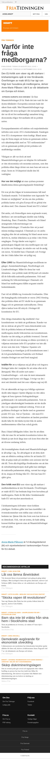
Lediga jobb (6, 705)
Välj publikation (7, 2)
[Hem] (25, 8)
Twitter (30, 705)
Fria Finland (25, 750)
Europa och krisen (20, 97)
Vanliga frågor (32, 719)
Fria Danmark (25, 743)
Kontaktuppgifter (33, 722)
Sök (46, 14)
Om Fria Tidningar (9, 701)
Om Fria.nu (6, 719)
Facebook (31, 701)
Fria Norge (25, 737)
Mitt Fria (36, 14)
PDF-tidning (6, 722)
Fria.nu (25, 731)
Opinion (6, 97)
